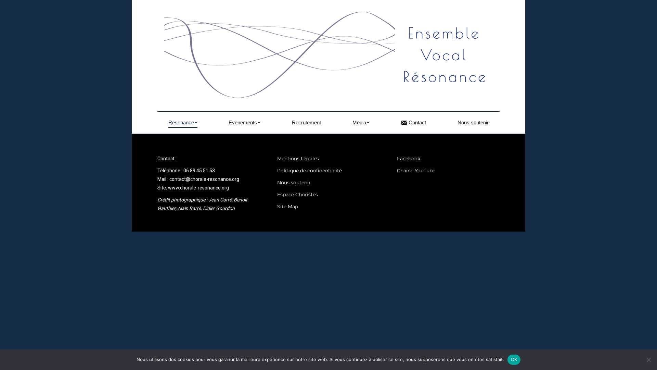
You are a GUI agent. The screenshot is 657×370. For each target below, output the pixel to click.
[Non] (648, 359)
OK (514, 359)
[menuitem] (182, 122)
